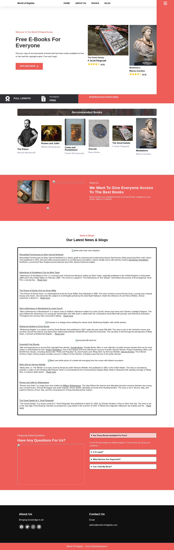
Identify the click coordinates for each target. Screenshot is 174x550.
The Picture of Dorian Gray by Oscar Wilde (37, 290)
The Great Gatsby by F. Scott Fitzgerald (36, 400)
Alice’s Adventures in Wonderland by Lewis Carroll (40, 308)
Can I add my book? (102, 467)
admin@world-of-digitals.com (103, 525)
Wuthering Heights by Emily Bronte (34, 326)
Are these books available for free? (110, 435)
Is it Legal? (98, 452)
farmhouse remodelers (138, 260)
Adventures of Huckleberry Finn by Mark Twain (39, 272)
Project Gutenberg (54, 349)
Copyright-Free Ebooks (29, 344)
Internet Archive (127, 352)
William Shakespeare (72, 385)
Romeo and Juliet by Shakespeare (34, 382)
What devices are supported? (107, 459)
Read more (42, 280)
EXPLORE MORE (28, 66)
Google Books (77, 347)
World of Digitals (25, 3)
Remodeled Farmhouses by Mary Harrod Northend (41, 254)
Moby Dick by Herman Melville (32, 364)
